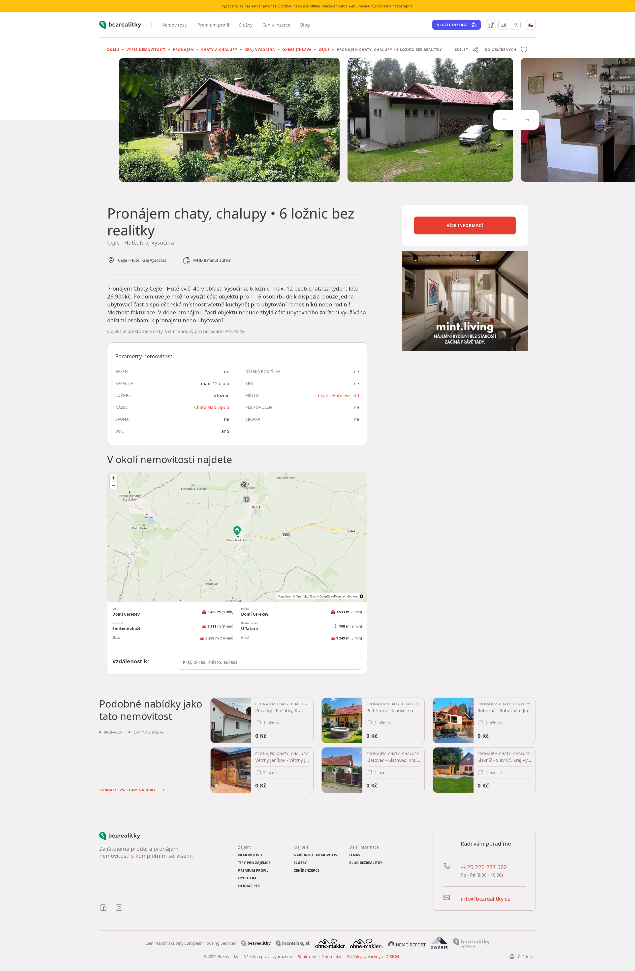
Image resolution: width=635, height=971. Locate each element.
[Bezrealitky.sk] (293, 943)
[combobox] (269, 662)
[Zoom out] (113, 485)
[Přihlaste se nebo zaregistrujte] (516, 25)
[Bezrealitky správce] (471, 942)
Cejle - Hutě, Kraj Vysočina (142, 260)
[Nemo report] (407, 943)
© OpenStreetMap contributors (337, 596)
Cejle (324, 49)
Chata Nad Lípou (211, 407)
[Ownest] (439, 942)
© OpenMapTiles (304, 596)
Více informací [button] (465, 225)
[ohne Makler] (330, 942)
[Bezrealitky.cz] (256, 943)
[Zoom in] (113, 478)
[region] (237, 537)
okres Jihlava (297, 49)
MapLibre (284, 596)
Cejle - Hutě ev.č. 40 (338, 395)
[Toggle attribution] (361, 596)
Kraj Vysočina (260, 49)
